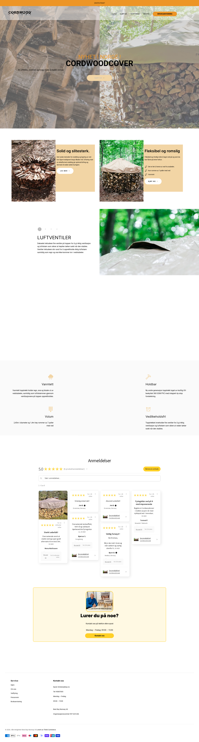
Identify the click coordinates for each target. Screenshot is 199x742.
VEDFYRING (135, 14)
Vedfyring (14, 693)
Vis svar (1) (139, 529)
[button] (86, 469)
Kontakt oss (99, 636)
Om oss (13, 689)
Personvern (15, 697)
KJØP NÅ (123, 14)
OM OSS (146, 14)
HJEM (114, 14)
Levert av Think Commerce (46, 730)
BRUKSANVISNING (164, 14)
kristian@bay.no (64, 687)
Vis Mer (51, 544)
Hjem (12, 685)
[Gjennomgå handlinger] (64, 522)
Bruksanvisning (16, 701)
